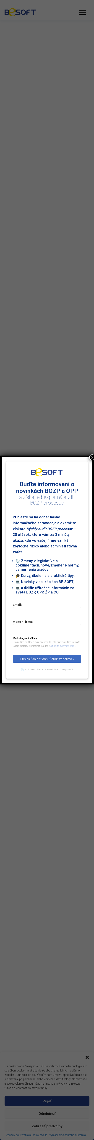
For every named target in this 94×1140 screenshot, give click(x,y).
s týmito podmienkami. (63, 646)
